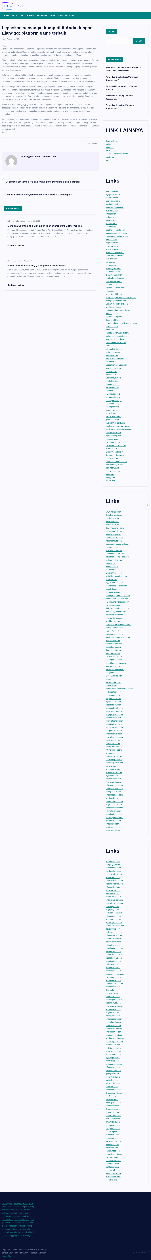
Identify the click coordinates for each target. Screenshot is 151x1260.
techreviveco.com (113, 1009)
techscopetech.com (114, 1000)
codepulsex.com (113, 996)
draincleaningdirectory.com (117, 608)
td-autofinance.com (114, 275)
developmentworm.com (115, 455)
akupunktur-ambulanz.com (117, 304)
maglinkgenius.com (114, 958)
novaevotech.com (113, 951)
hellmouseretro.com (114, 644)
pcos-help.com (112, 211)
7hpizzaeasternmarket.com (117, 333)
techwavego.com (113, 993)
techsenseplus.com (114, 759)
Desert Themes (8, 1256)
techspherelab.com (114, 1022)
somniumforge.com (114, 618)
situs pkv (29, 1207)
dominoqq (110, 147)
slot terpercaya (8, 1210)
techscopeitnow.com (114, 817)
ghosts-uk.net (111, 220)
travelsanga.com (113, 442)
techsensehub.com (114, 874)
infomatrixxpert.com (114, 935)
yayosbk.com (111, 371)
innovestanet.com (113, 1090)
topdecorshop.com (113, 436)
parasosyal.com (112, 631)
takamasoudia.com (114, 657)
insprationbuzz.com (114, 541)
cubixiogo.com (112, 1138)
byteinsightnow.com (114, 798)
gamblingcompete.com (115, 230)
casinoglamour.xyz (114, 400)
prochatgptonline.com (115, 252)
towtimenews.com (113, 605)
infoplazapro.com (113, 743)
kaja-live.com (111, 259)
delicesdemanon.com (115, 359)
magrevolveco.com (114, 805)
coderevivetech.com (114, 801)
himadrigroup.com (113, 268)
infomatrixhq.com (113, 945)
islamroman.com (113, 272)
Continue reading (16, 245)
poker (108, 160)
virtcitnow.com (112, 246)
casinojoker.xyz (112, 407)
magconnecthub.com (114, 1035)
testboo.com (111, 362)
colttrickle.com (112, 198)
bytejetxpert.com (113, 824)
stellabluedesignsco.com (116, 663)
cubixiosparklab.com (114, 948)
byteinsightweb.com (114, 708)
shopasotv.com (112, 439)
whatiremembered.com (115, 307)
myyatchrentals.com (114, 583)
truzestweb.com (112, 1157)
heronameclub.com (114, 676)
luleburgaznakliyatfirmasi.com (118, 624)
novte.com (110, 330)
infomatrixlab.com (113, 1025)
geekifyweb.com (112, 894)
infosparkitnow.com (114, 887)
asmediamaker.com (114, 573)
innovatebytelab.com (114, 903)
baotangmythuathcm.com (116, 612)
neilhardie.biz (111, 375)
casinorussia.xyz (113, 394)
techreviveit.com (113, 747)
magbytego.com (112, 910)
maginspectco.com (114, 827)
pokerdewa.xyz (112, 410)
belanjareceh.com (113, 534)
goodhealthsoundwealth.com (118, 637)
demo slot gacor (112, 141)
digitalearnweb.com (114, 515)
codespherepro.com (114, 788)
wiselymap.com (112, 249)
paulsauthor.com (113, 666)
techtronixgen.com (113, 718)
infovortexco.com (113, 987)
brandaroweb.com (113, 1177)
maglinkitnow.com (113, 705)
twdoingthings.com (114, 660)
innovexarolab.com (114, 782)
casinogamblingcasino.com (117, 602)
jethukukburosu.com (114, 615)
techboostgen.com (113, 871)
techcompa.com (112, 262)
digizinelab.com (112, 990)
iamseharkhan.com (114, 550)
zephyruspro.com (113, 1077)
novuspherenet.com (114, 1141)
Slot (22, 16)
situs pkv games (20, 1203)
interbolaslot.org (112, 518)
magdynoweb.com (113, 1003)
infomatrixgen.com (113, 779)
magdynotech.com (113, 1051)
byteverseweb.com (114, 1032)
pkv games (93, 143)
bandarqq (110, 157)
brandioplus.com (113, 1119)
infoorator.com (112, 326)
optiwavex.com (112, 1148)
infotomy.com (111, 686)
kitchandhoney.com (114, 349)
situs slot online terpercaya (117, 154)
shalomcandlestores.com (116, 586)
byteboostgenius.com (115, 1038)
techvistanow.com (113, 942)
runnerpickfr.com (113, 201)
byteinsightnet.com (114, 923)
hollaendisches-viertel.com (117, 336)
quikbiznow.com (112, 1167)
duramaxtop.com (113, 653)
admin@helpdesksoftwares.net (38, 156)
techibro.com (111, 285)
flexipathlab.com (113, 1128)
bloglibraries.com (113, 621)
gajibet (30, 1232)
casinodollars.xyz (113, 404)
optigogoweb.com (113, 1173)
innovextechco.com (114, 955)
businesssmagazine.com (116, 233)
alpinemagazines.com (115, 288)
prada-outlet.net (112, 191)
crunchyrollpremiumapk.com (118, 596)
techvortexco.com (113, 890)
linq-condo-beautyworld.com (118, 310)
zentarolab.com (112, 1164)
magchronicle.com (113, 698)
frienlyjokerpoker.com (115, 278)
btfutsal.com (111, 214)
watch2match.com (113, 416)
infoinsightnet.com (113, 916)
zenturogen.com (112, 1112)
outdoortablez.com (113, 682)
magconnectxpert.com (115, 974)
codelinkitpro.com (113, 868)
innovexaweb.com (113, 1115)
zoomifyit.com (111, 1180)
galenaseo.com (112, 420)
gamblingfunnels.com (115, 207)
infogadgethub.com (114, 865)
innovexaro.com (112, 1061)
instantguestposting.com (116, 445)
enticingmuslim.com (114, 634)
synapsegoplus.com (114, 1042)
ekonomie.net (111, 449)
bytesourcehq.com (113, 919)
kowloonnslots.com (114, 281)
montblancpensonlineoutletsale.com (121, 297)
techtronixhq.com (113, 861)
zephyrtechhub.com (114, 1154)
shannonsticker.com (114, 538)
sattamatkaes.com (113, 592)
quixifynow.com (112, 1074)
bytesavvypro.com (113, 769)
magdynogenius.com (114, 711)
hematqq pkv (19, 1216)
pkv (16, 1213)
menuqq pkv (7, 1203)
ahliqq (108, 144)
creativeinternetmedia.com (117, 236)
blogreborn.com (112, 243)
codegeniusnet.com (114, 913)
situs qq (16, 1207)
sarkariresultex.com (114, 560)
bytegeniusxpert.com (114, 900)
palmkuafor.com (112, 521)
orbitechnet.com (112, 1144)
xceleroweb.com (113, 1170)
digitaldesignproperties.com (117, 557)
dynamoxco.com (113, 1109)
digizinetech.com (113, 776)
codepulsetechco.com (115, 926)
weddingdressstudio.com (116, 365)
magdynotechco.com (114, 884)
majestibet (13, 1232)
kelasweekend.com (114, 471)
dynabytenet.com (113, 1016)
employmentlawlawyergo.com (118, 426)
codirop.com (111, 217)
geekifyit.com (111, 589)
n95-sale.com (111, 240)
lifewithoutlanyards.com (116, 342)
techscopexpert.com (114, 727)
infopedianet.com (113, 1045)
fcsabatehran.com (113, 647)
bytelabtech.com (113, 877)
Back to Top (142, 1253)
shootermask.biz (113, 384)
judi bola (10, 221)
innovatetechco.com (114, 737)
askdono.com (111, 223)
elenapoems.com (113, 640)
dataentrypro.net (113, 525)
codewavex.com (112, 964)
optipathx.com (111, 1080)
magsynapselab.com (114, 715)
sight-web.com (112, 265)
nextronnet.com (112, 1106)
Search (111, 32)
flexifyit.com (111, 1096)
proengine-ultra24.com (115, 339)
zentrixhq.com (111, 1086)
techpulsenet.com (113, 980)
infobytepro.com (112, 906)
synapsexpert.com (113, 1160)
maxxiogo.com (112, 1099)
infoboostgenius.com (114, 763)
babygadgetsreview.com (116, 301)
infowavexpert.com (114, 750)
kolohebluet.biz (112, 381)
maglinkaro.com (112, 1013)
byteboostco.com (113, 967)
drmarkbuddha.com (114, 320)
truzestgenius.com (113, 977)
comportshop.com (113, 432)
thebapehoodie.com (114, 628)
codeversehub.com (114, 1029)
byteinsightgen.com (114, 772)
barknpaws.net (112, 567)
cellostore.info (111, 570)
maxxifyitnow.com (113, 1070)
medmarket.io (111, 679)
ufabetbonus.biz (112, 468)
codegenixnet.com (113, 792)
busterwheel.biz (112, 388)
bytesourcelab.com (114, 1064)
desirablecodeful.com (115, 669)
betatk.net (110, 474)
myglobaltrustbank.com (115, 423)
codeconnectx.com (114, 932)
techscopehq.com (113, 1054)
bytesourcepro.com (114, 1019)
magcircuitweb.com (114, 724)
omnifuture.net (112, 204)
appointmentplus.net (114, 452)
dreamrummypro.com (115, 528)
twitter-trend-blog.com (115, 294)
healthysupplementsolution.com (119, 689)
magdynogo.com (113, 830)
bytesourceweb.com (114, 795)
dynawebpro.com (113, 1122)
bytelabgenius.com (114, 734)
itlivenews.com (112, 458)
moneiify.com (111, 579)
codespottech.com (113, 692)
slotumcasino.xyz (113, 397)
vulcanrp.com (111, 291)
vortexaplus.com (113, 1135)
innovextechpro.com (114, 721)
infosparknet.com (113, 1067)
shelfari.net (110, 391)
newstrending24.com (114, 465)
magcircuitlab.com (113, 961)
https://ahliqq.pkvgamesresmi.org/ (16, 1236)
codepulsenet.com (113, 1048)
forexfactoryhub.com (114, 256)
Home (6, 16)
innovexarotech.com (114, 808)
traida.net (110, 346)
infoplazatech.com (113, 897)
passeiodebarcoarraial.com (117, 544)
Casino (30, 16)
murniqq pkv (7, 1216)
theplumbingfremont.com (116, 461)
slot (19, 261)
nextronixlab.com (113, 1083)
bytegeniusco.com (113, 753)
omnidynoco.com (113, 1151)
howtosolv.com (112, 355)
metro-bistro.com (113, 352)
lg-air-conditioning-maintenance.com (121, 323)
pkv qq (19, 1210)
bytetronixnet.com (113, 821)
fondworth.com (112, 547)
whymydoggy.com (113, 512)
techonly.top (111, 227)
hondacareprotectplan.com (117, 599)
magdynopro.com (113, 740)
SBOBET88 (42, 16)
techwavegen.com (113, 766)
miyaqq (22, 1232)
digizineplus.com (113, 1058)
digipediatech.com (113, 702)
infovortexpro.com (113, 811)
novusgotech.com (113, 1103)
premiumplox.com (113, 368)
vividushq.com (112, 1132)
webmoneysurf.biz (113, 378)
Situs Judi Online (66, 16)
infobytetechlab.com (114, 785)
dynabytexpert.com (114, 1093)
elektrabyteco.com (113, 971)
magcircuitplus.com (114, 814)
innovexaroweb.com (114, 1006)
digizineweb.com (113, 929)
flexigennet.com (112, 673)
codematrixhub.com (114, 756)
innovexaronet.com (114, 939)
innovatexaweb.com (114, 881)
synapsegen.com (113, 1125)
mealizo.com (111, 563)
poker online (111, 151)
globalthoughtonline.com (116, 576)
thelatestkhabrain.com (115, 554)
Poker (14, 16)
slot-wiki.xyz (111, 413)
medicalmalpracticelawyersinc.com (120, 429)
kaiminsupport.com (114, 531)
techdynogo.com (113, 695)
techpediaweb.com (114, 731)
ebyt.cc (109, 313)
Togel (52, 16)
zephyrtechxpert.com (114, 984)
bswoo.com (110, 481)
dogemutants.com (113, 650)
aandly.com (110, 478)
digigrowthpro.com (113, 195)
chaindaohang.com (114, 317)
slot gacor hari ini (22, 1219)
